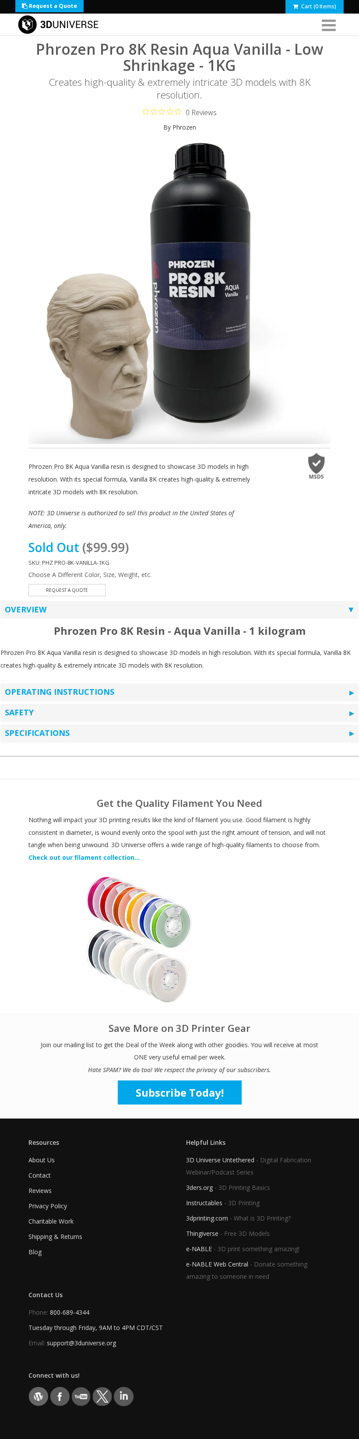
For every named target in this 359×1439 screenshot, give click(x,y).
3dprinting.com (207, 1218)
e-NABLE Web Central (217, 1264)
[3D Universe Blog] (38, 1396)
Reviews (40, 1190)
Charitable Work (51, 1221)
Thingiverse (202, 1233)
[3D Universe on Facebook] (60, 1396)
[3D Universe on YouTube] (81, 1396)
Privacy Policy (47, 1206)
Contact (39, 1175)
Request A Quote (67, 590)
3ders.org (199, 1187)
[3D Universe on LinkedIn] (124, 1396)
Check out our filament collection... (84, 857)
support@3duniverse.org (81, 1343)
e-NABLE (199, 1249)
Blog (35, 1252)
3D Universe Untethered (220, 1160)
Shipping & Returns (55, 1236)
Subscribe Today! (180, 1092)
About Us (41, 1160)
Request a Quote (52, 6)
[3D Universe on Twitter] (102, 1396)
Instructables (204, 1203)
